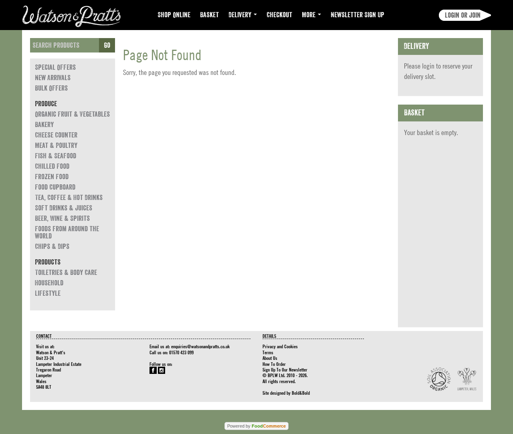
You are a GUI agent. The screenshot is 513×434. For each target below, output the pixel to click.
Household (49, 283)
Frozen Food (52, 176)
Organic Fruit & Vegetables (72, 114)
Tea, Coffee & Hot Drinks (69, 197)
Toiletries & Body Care (66, 272)
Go (107, 45)
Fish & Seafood (55, 155)
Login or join (463, 15)
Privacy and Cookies (280, 346)
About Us (270, 358)
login (428, 66)
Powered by (256, 426)
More (309, 14)
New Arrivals (53, 77)
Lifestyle (48, 293)
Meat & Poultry (56, 145)
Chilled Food (52, 166)
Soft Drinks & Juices (63, 208)
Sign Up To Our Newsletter (285, 369)
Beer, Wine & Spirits (62, 218)
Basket (209, 14)
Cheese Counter (56, 135)
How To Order (274, 364)
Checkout (279, 14)
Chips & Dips (52, 246)
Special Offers (55, 67)
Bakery (44, 124)
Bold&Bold (301, 393)
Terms (268, 352)
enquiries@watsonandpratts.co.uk (200, 346)
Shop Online (174, 14)
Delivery (240, 14)
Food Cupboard (55, 187)
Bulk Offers (51, 88)
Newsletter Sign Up (357, 14)
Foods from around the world (67, 232)
